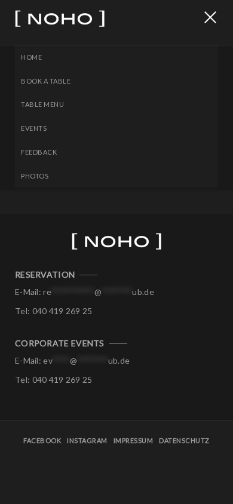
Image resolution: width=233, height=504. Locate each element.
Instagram (87, 440)
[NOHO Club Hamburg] (74, 22)
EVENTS (34, 128)
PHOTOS (34, 176)
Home (31, 57)
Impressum (134, 440)
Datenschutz (184, 440)
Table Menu (42, 104)
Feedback (39, 152)
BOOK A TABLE (45, 81)
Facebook (42, 440)
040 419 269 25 (62, 311)
